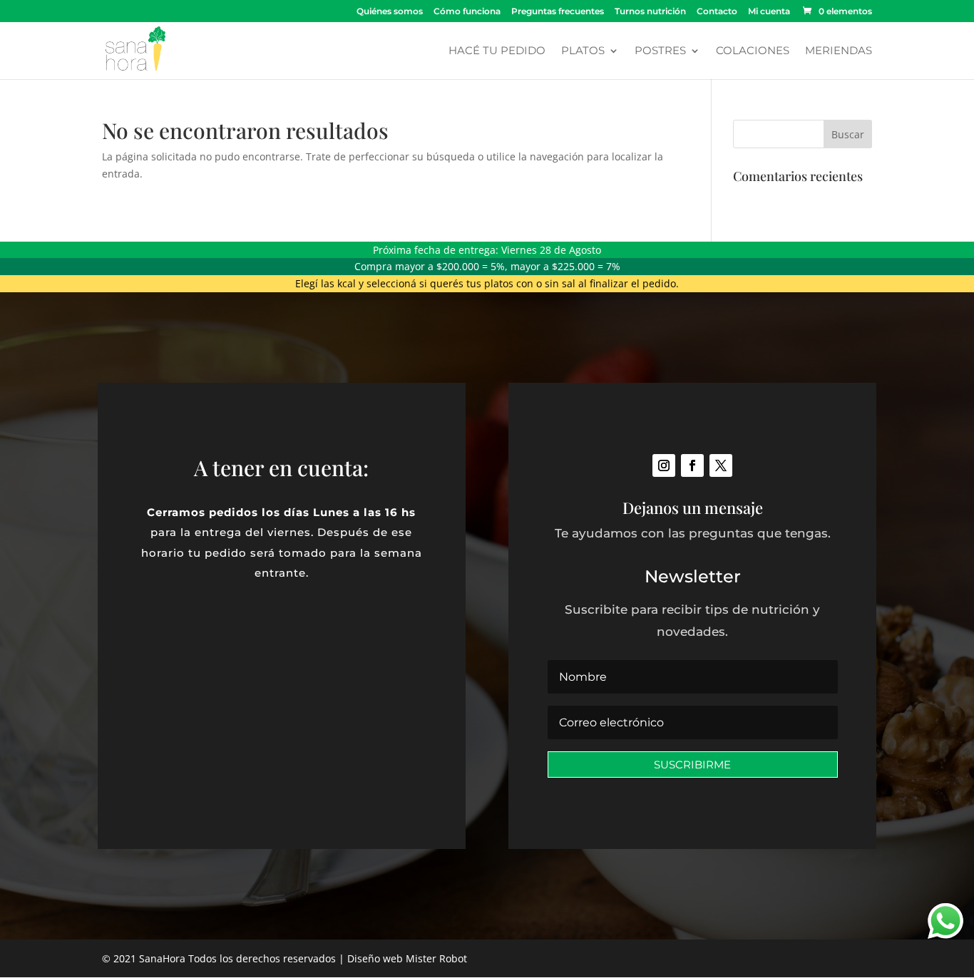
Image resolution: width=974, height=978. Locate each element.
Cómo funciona (467, 11)
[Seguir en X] (720, 465)
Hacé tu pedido (496, 51)
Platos (583, 51)
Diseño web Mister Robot (407, 958)
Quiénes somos (390, 11)
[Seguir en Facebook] (692, 465)
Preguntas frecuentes (557, 11)
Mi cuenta (769, 11)
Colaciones (752, 51)
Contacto (717, 11)
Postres (660, 51)
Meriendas (838, 51)
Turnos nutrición (650, 11)
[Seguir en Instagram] (663, 465)
